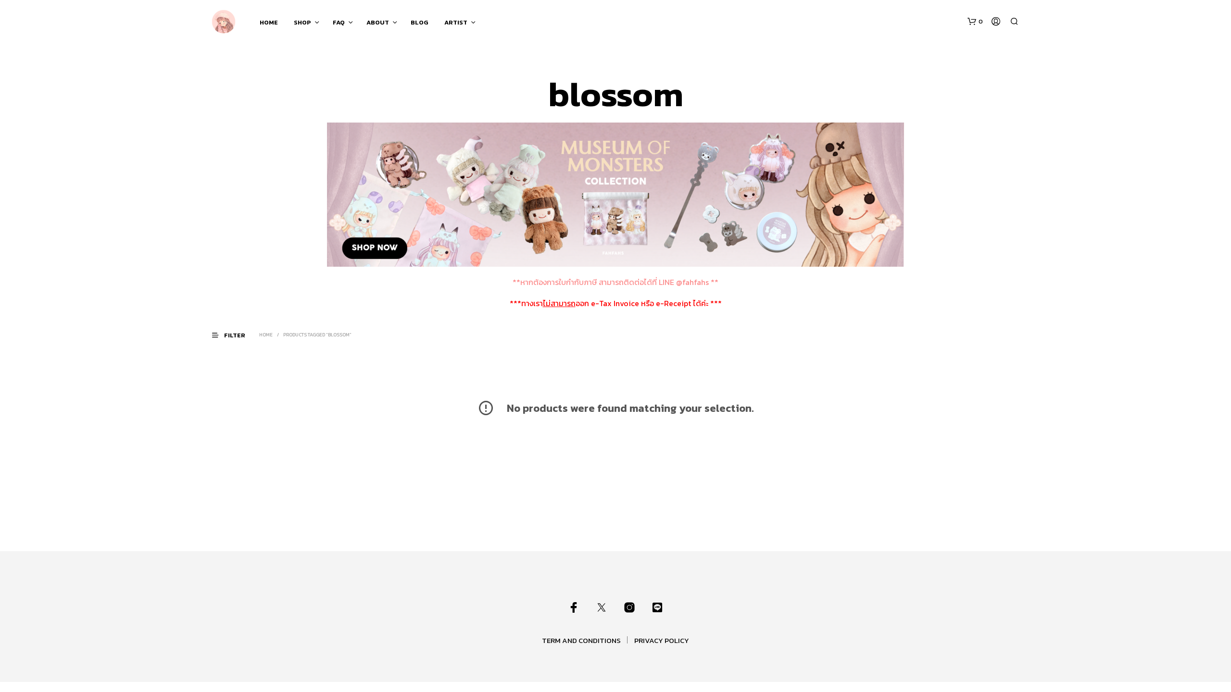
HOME (269, 22)
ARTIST (455, 22)
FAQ (339, 22)
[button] (975, 21)
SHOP (302, 22)
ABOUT (377, 22)
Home (266, 334)
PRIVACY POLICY (661, 640)
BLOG (419, 22)
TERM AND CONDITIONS (581, 640)
